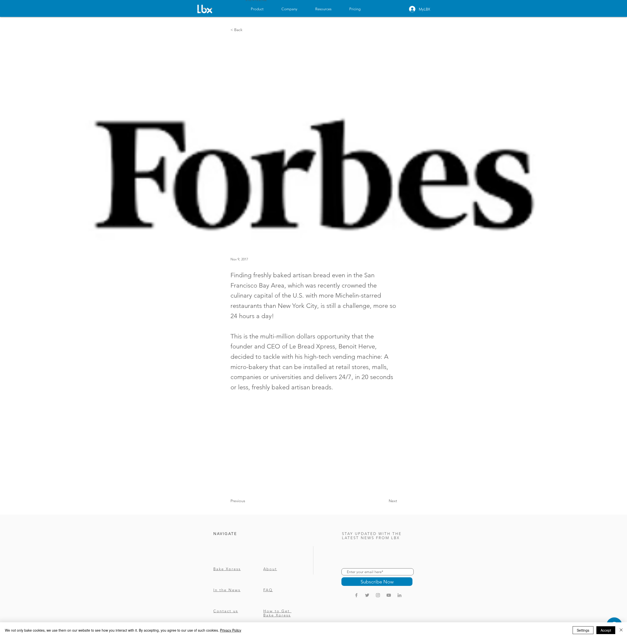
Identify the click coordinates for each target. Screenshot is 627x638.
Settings (583, 630)
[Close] (621, 630)
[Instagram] (378, 595)
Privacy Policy (230, 630)
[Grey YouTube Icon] (388, 595)
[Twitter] (367, 595)
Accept (606, 630)
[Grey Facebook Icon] (356, 595)
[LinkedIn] (399, 595)
